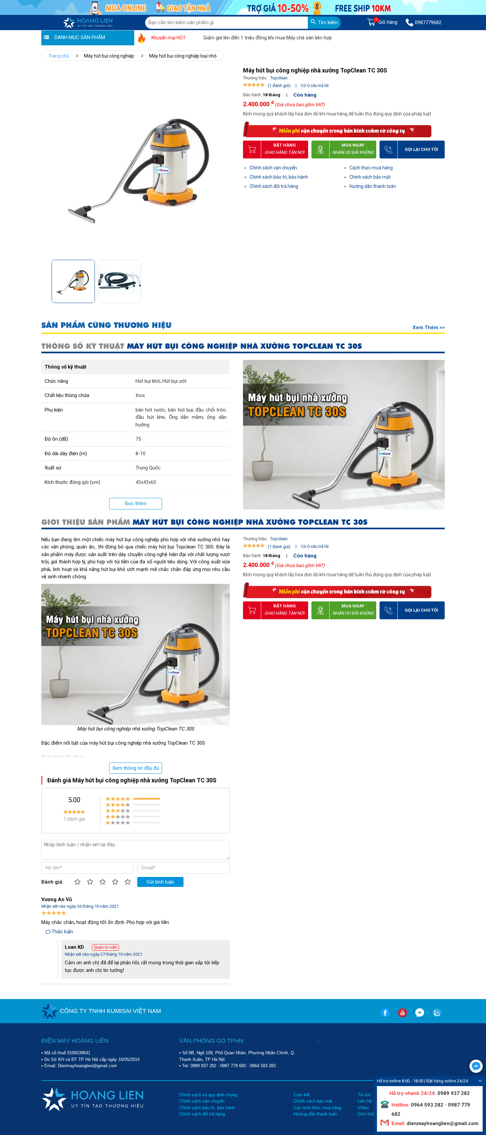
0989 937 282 (203, 1065)
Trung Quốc (148, 468)
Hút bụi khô (148, 381)
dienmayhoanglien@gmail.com (441, 1123)
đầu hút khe (150, 417)
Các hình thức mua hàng (317, 1107)
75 (138, 439)
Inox (140, 395)
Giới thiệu (367, 1114)
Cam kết (302, 1094)
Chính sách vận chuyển (273, 167)
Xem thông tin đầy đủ (135, 768)
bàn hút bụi (180, 410)
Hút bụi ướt (174, 381)
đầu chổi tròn (210, 410)
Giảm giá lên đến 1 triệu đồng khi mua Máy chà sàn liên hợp (243, 38)
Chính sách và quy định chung (208, 1094)
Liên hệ (365, 1101)
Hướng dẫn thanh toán (372, 186)
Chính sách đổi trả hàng (274, 186)
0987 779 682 (233, 1065)
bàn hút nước (150, 410)
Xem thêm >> (429, 327)
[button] (227, 279)
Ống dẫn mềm (186, 417)
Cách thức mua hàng (371, 167)
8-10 (140, 454)
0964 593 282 (263, 1065)
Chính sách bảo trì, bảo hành (279, 177)
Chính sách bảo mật (370, 177)
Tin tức (365, 1094)
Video (363, 1107)
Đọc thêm (135, 503)
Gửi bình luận (160, 882)
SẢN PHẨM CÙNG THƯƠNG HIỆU (106, 325)
